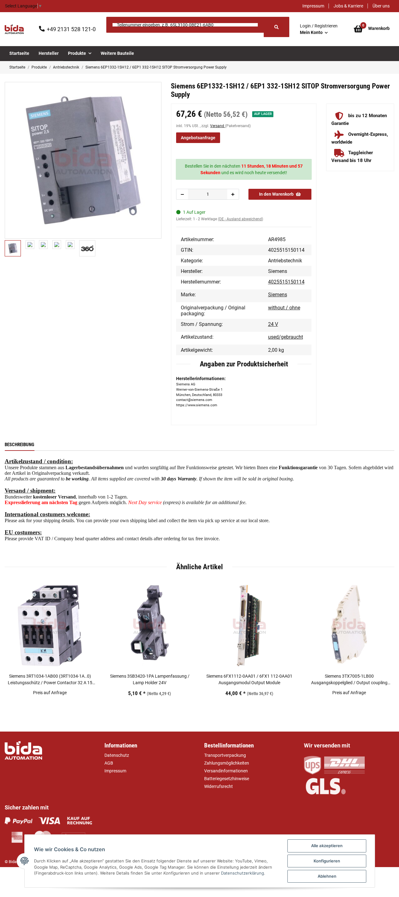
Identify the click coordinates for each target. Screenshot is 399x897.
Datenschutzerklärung (242, 873)
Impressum (313, 5)
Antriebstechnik (285, 261)
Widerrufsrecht (218, 786)
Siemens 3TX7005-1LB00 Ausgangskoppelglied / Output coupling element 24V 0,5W (349, 680)
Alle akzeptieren (327, 845)
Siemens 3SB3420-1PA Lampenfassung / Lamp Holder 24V (150, 679)
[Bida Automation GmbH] (14, 29)
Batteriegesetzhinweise (226, 778)
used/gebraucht (285, 337)
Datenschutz (116, 755)
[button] (318, 29)
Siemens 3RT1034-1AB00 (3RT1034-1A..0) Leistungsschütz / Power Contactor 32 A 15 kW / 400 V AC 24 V (50, 680)
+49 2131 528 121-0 (71, 29)
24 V (273, 324)
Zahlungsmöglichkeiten (226, 763)
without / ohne (284, 308)
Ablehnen (327, 876)
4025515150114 (286, 282)
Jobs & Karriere (348, 5)
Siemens (277, 295)
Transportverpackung (225, 755)
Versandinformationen (226, 770)
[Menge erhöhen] (233, 194)
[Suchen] (276, 27)
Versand (217, 126)
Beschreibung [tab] (19, 444)
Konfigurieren (327, 860)
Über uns (381, 5)
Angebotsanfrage (198, 137)
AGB (108, 763)
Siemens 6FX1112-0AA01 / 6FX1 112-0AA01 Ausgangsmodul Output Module (249, 679)
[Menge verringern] (182, 194)
